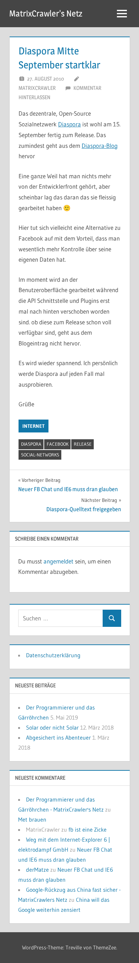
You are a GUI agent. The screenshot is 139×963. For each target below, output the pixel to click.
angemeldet (58, 561)
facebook (57, 444)
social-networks (40, 455)
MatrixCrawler (37, 87)
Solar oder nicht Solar (52, 727)
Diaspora (69, 124)
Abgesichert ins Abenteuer (58, 737)
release (83, 444)
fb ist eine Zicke (87, 829)
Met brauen (32, 819)
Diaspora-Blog (100, 145)
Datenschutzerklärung (53, 655)
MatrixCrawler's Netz (45, 13)
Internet (33, 426)
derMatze (37, 869)
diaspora (31, 444)
